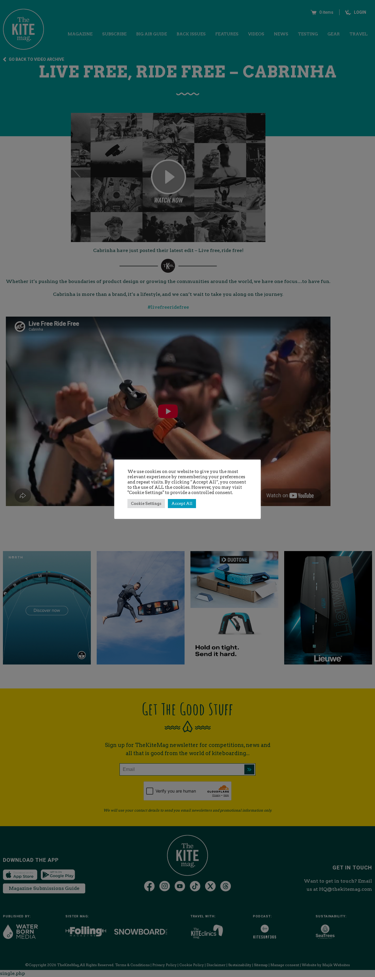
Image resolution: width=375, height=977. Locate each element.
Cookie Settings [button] (146, 503)
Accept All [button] (181, 503)
